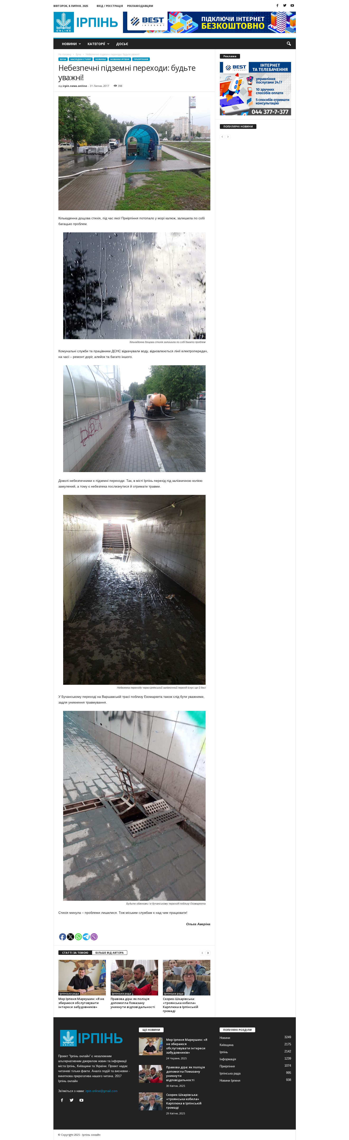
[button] (288, 44)
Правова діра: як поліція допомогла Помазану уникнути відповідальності (133, 1003)
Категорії (96, 44)
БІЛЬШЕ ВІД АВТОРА (109, 952)
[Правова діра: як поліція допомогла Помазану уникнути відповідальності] (134, 977)
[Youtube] (292, 5)
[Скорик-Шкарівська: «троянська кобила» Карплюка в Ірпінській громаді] (186, 977)
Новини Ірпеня (119, 59)
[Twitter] (285, 5)
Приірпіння (141, 59)
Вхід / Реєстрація (110, 6)
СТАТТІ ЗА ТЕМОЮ (75, 952)
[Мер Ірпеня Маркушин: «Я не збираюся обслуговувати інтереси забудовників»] (82, 977)
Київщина (226, 1045)
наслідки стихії (81, 59)
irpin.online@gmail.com (101, 1091)
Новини (69, 44)
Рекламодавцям (140, 6)
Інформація (228, 1059)
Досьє (122, 44)
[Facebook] (277, 5)
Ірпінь (224, 1052)
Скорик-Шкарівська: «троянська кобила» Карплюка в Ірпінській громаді (180, 1005)
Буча (63, 59)
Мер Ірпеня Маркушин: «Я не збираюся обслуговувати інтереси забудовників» (81, 1003)
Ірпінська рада (69, 993)
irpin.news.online (75, 86)
